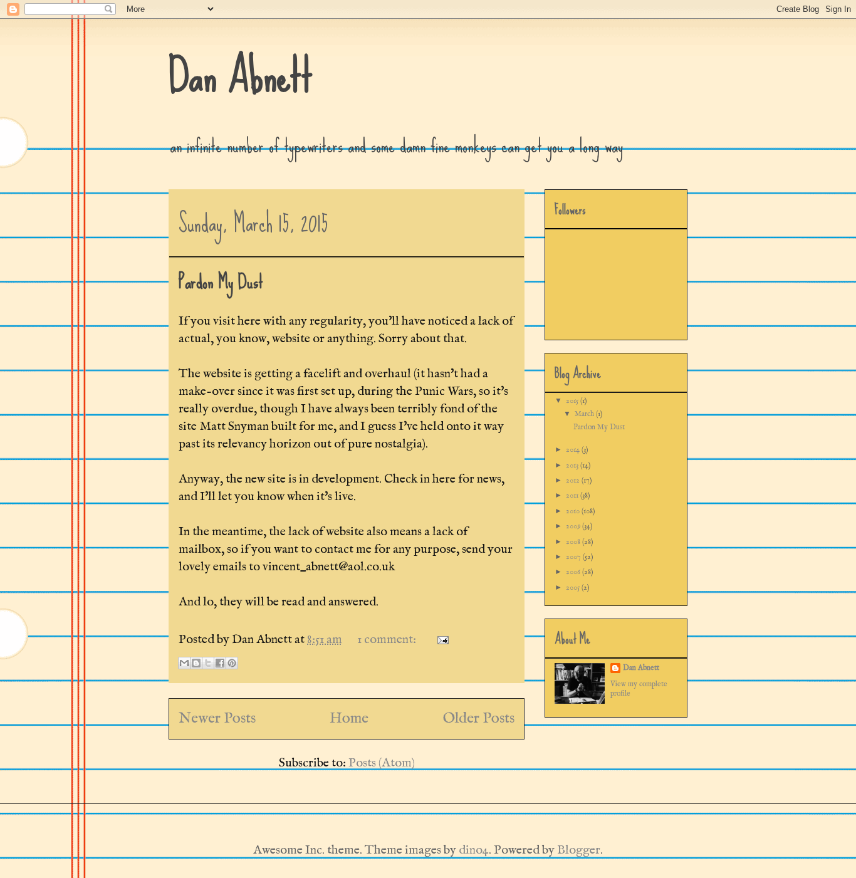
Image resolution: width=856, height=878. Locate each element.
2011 (573, 495)
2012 (574, 480)
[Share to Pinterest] (232, 663)
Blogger (578, 850)
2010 (574, 511)
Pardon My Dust (221, 281)
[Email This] (184, 663)
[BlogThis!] (196, 663)
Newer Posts (217, 718)
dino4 (474, 850)
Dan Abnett (241, 75)
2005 (574, 587)
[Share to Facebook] (220, 663)
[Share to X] (208, 663)
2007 (574, 557)
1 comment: (388, 639)
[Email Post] (440, 639)
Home (349, 718)
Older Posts (478, 718)
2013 (573, 465)
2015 (573, 400)
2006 (574, 572)
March (585, 414)
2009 (574, 526)
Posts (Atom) (381, 763)
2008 (574, 541)
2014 (574, 449)
